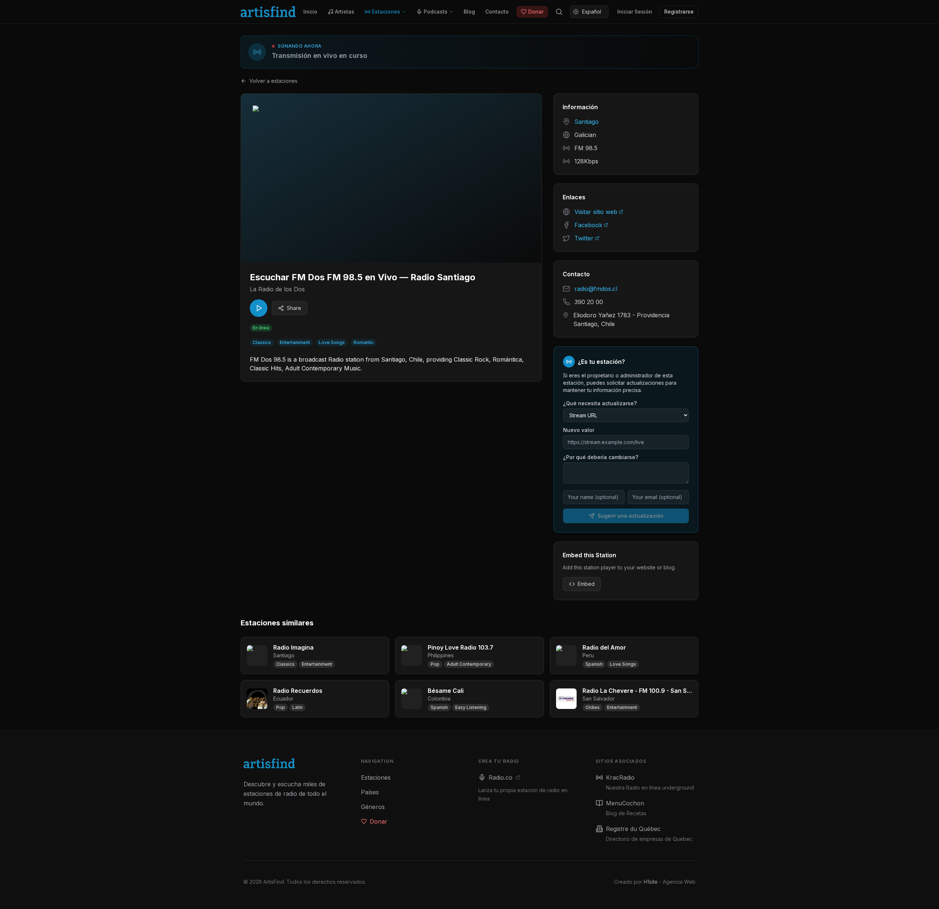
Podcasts (435, 11)
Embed (586, 584)
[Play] (258, 308)
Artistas (344, 11)
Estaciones (386, 11)
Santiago (586, 121)
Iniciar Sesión (634, 11)
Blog (469, 11)
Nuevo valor (578, 430)
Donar (536, 11)
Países (370, 792)
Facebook (588, 225)
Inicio (310, 11)
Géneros (373, 806)
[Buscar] (559, 11)
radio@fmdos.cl (595, 288)
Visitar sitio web (595, 211)
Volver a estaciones (273, 81)
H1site (651, 882)
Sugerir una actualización (631, 516)
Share (294, 308)
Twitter (583, 238)
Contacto (497, 11)
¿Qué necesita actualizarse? (600, 403)
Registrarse (679, 11)
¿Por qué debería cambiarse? (600, 457)
